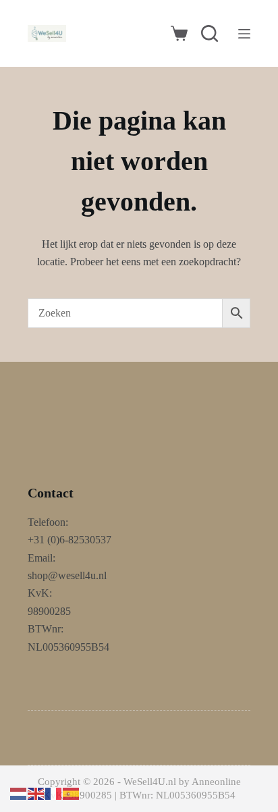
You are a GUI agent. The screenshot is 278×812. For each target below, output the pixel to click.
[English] (36, 793)
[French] (54, 793)
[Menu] (244, 34)
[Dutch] (19, 793)
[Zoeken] (209, 33)
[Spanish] (71, 793)
